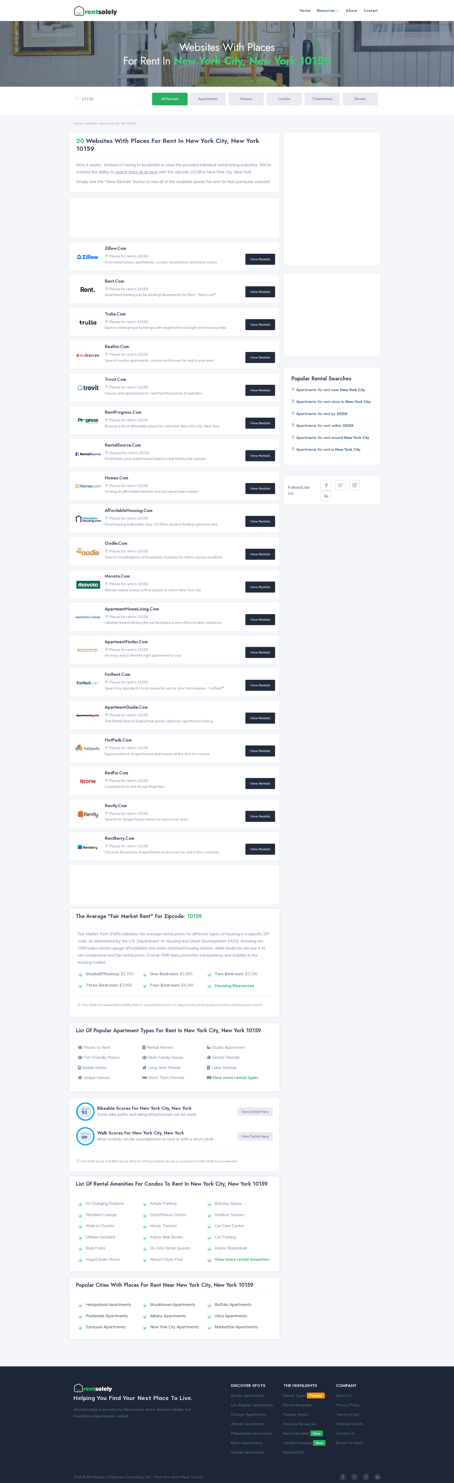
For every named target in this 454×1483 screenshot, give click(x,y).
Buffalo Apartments (233, 1304)
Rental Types (302, 1395)
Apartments (208, 99)
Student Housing (303, 1442)
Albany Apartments (168, 1315)
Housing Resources (299, 1424)
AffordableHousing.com (128, 510)
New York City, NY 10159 (117, 123)
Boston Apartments (247, 1395)
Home (305, 10)
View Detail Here (255, 1111)
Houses (246, 99)
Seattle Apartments (248, 1452)
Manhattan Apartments (236, 1326)
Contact (371, 10)
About (351, 10)
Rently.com (116, 806)
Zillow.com (115, 248)
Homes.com (116, 478)
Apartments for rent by (321, 413)
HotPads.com (118, 740)
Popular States (295, 1414)
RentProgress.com (123, 412)
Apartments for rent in (328, 449)
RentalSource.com (123, 445)
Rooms (360, 99)
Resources (326, 10)
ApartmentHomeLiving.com (132, 609)
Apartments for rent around (332, 437)
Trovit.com (115, 379)
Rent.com (114, 281)
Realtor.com (117, 347)
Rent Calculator (301, 1433)
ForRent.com (117, 674)
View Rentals (260, 259)
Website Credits (349, 1424)
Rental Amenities (297, 1405)
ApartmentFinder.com (126, 642)
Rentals (91, 123)
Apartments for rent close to (333, 401)
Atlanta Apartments (248, 1424)
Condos (284, 99)
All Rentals (170, 99)
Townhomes (322, 99)
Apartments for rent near (330, 389)
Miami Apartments (246, 1442)
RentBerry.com (119, 838)
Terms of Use (347, 1414)
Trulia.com (115, 314)
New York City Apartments (174, 1326)
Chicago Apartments (248, 1414)
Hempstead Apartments (108, 1304)
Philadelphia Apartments (252, 1433)
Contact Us (345, 1433)
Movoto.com (117, 576)
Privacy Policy (348, 1405)
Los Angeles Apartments (252, 1405)
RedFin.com (116, 773)
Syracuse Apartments (106, 1326)
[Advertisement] (176, 218)
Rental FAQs (293, 1452)
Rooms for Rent (349, 1442)
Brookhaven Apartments (172, 1304)
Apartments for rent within (324, 425)
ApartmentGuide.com (126, 707)
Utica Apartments (231, 1315)
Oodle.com (116, 543)
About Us (344, 1395)
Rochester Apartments (107, 1315)
